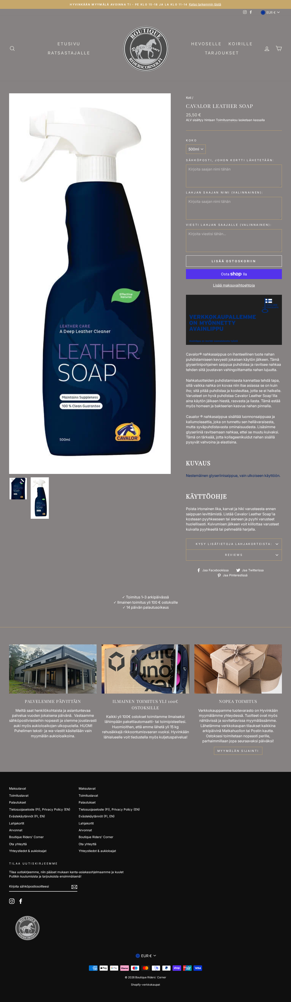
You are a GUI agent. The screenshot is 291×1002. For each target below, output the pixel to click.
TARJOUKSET (222, 53)
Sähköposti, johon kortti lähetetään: (230, 160)
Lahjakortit (16, 823)
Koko (191, 140)
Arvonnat (15, 830)
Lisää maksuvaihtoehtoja (234, 285)
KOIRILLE (240, 43)
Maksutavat (17, 788)
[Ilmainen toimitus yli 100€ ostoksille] (145, 669)
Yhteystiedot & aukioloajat (27, 851)
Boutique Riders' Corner (26, 837)
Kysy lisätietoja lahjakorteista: (234, 544)
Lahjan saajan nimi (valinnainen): (224, 192)
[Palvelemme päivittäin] (53, 669)
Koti (188, 97)
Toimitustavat (18, 795)
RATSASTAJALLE (69, 53)
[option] (90, 283)
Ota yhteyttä (18, 844)
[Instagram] (12, 901)
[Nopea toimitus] (238, 669)
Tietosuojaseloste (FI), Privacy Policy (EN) (39, 809)
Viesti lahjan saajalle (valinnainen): (229, 224)
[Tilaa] (74, 887)
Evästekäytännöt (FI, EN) (27, 816)
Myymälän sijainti (238, 751)
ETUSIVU (69, 43)
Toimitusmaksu (227, 120)
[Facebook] (20, 901)
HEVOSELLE (206, 43)
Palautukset (17, 802)
